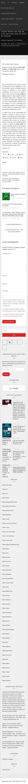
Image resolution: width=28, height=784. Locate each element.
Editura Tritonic (6, 663)
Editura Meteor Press (7, 591)
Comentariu (7, 253)
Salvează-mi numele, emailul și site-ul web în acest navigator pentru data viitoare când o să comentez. (14, 302)
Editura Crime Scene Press (8, 531)
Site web (5, 291)
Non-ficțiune (13, 24)
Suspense (5, 175)
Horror (22, 2)
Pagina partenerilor (15, 174)
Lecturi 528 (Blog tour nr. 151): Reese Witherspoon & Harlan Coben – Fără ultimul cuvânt (19, 430)
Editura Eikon (5, 548)
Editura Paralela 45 (6, 616)
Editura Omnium (6, 604)
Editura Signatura (6, 646)
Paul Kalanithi (6, 181)
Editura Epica (5, 553)
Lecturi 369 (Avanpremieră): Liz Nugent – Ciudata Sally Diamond (13, 735)
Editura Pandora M (6, 612)
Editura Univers (6, 667)
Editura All (4, 489)
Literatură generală (8, 13)
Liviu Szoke (19, 40)
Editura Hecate (5, 565)
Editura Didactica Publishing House (10, 544)
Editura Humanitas (6, 574)
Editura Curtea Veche (7, 540)
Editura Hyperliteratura (7, 578)
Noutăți (4, 24)
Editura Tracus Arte (6, 655)
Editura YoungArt (6, 680)
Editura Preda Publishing (8, 629)
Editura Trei (5, 659)
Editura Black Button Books (9, 506)
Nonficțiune (19, 172)
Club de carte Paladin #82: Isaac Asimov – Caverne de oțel (18, 442)
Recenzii (20, 18)
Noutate (4, 174)
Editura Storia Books (7, 650)
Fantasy (14, 2)
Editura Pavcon (6, 621)
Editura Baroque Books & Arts (9, 502)
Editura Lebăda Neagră (7, 582)
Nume (4, 275)
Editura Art (5, 493)
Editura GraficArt (6, 561)
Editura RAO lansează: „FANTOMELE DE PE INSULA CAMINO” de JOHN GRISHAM (19, 469)
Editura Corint (5, 527)
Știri (23, 174)
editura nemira (6, 180)
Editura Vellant (5, 672)
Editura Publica (6, 633)
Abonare (6, 374)
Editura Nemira (6, 595)
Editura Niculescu (6, 599)
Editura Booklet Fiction (7, 510)
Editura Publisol (6, 638)
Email (4, 284)
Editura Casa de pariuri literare (9, 523)
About (3, 2)
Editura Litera (5, 587)
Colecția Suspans (14, 178)
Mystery (5, 172)
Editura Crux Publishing (8, 536)
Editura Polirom (6, 625)
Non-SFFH (11, 172)
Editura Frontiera (6, 557)
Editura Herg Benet (6, 570)
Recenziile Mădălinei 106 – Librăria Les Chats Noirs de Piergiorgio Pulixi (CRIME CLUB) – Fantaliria (13, 743)
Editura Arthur (5, 497)
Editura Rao (5, 642)
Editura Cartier (5, 519)
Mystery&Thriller (7, 8)
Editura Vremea (6, 676)
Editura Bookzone (6, 514)
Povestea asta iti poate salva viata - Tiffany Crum (13, 715)
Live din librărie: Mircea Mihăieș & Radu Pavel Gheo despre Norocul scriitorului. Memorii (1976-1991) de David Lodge (13, 214)
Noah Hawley (16, 180)
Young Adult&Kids (7, 18)
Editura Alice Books (7, 485)
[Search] (14, 29)
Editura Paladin (6, 608)
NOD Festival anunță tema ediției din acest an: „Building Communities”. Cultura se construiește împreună (19, 455)
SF (8, 2)
